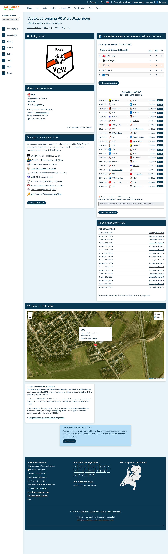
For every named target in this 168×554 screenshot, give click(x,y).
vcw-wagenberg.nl (42, 113)
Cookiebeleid (94, 511)
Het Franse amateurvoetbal (37, 496)
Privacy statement (107, 511)
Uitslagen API (65, 8)
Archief (53, 8)
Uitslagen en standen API (36, 473)
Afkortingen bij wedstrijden (36, 481)
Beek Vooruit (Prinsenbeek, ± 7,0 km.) (46, 194)
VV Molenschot (138, 137)
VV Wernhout (137, 141)
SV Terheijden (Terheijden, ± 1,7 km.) (46, 156)
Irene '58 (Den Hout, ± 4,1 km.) (43, 169)
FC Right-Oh (110, 56)
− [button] (30, 317)
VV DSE (136, 112)
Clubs (44, 8)
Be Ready (115, 100)
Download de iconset (37, 470)
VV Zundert (116, 108)
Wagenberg (39, 105)
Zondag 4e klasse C (156, 246)
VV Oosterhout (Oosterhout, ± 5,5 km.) (46, 181)
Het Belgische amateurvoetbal (38, 492)
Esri (162, 378)
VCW (107, 65)
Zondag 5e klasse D (156, 280)
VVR (107, 75)
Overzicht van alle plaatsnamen (84, 485)
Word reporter (79, 8)
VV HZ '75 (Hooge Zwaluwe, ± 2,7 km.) (47, 160)
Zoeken (93, 2)
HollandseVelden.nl (36, 462)
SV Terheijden (110, 61)
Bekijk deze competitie (108, 212)
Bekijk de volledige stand (108, 83)
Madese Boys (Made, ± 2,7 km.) (44, 164)
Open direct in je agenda (106, 199)
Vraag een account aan (143, 2)
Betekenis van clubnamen (36, 477)
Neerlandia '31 (138, 129)
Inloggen (162, 2)
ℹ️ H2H (160, 100)
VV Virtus (108, 70)
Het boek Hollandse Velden (37, 488)
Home (29, 8)
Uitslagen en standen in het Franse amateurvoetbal (95, 520)
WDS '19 (115, 117)
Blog (91, 8)
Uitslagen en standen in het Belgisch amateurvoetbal (95, 517)
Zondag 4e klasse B (156, 233)
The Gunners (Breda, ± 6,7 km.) (43, 190)
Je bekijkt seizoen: (9, 15)
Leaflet (151, 378)
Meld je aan (69, 441)
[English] (107, 2)
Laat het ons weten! (85, 127)
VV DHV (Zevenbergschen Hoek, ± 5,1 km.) (48, 173)
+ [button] (30, 314)
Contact (99, 8)
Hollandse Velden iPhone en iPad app (41, 466)
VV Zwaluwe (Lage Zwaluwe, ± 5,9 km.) (47, 185)
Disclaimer (85, 511)
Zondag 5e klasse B (156, 239)
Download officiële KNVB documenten (41, 484)
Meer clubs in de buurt (36, 203)
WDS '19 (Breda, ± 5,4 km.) (42, 177)
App (37, 8)
